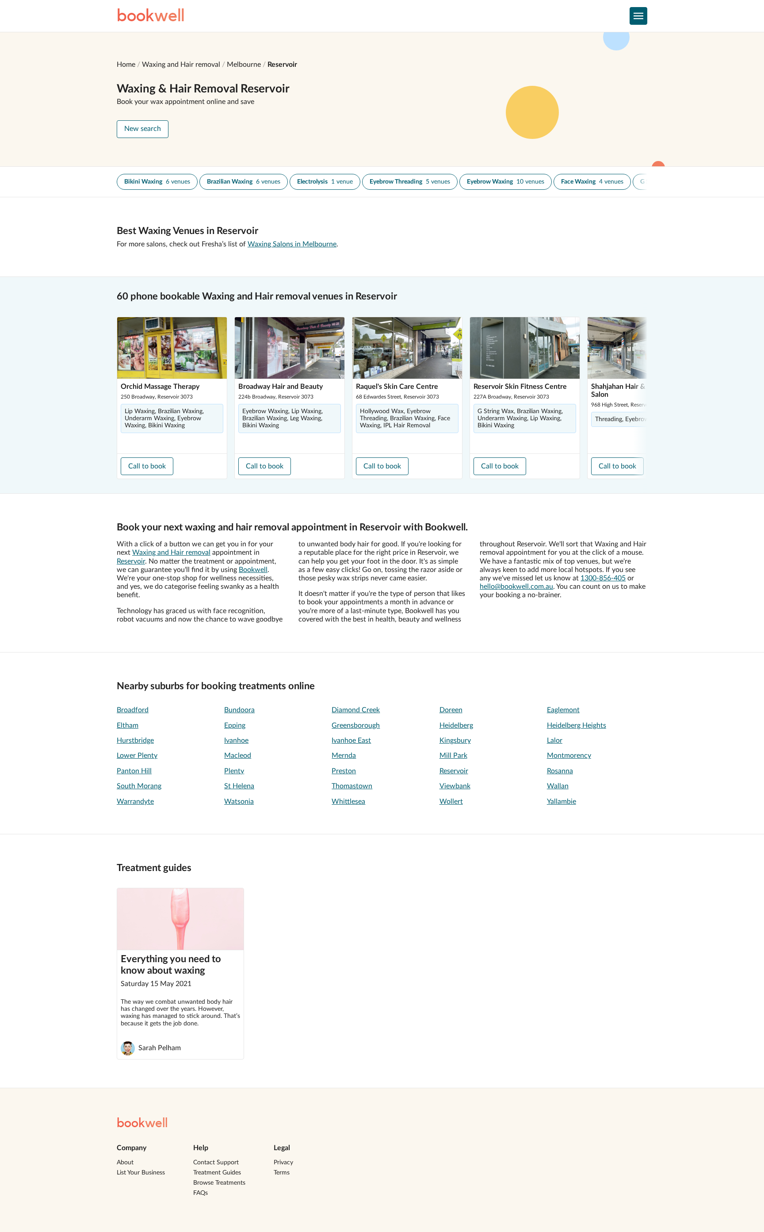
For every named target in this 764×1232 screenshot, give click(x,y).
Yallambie (561, 801)
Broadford (133, 710)
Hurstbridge (135, 740)
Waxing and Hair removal (181, 64)
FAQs (200, 1193)
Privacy (283, 1162)
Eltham (127, 725)
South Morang (139, 786)
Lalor (554, 740)
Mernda (344, 755)
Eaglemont (563, 710)
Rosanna (560, 771)
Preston (344, 771)
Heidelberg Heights (576, 725)
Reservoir (282, 64)
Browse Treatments (219, 1183)
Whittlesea (348, 801)
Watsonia (239, 801)
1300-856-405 (603, 578)
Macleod (237, 755)
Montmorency (569, 755)
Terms (282, 1173)
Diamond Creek (356, 710)
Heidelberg (456, 725)
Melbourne (244, 64)
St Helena (239, 786)
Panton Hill (134, 771)
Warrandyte (135, 801)
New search (142, 128)
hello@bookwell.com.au (516, 586)
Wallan (558, 786)
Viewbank (454, 786)
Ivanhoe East (351, 740)
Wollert (451, 801)
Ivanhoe (236, 740)
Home (126, 64)
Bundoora (239, 710)
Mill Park (453, 755)
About (125, 1162)
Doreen (450, 710)
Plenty (234, 771)
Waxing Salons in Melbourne (292, 244)
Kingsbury (455, 740)
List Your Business (141, 1173)
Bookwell (253, 569)
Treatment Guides (217, 1173)
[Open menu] (638, 16)
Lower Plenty (137, 755)
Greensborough (356, 725)
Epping (234, 725)
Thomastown (352, 786)
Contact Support (216, 1162)
